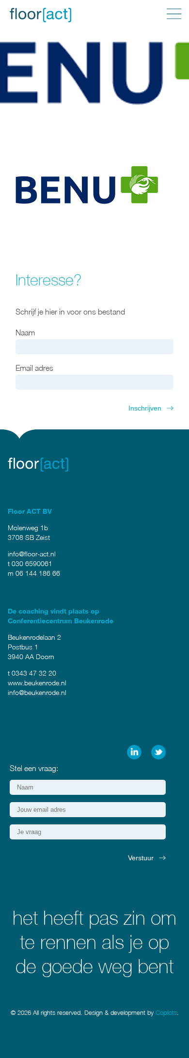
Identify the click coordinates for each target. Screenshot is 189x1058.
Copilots (166, 1012)
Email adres (34, 367)
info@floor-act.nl (32, 554)
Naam (25, 332)
